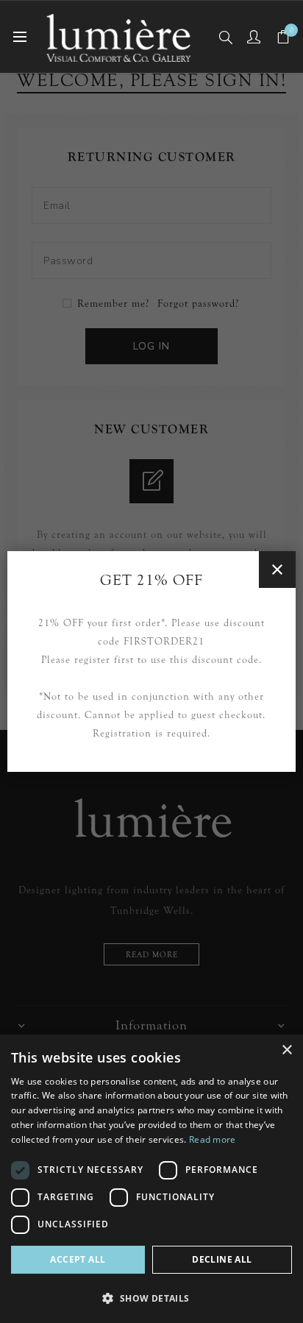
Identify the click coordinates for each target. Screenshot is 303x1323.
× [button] (286, 1050)
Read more (212, 1139)
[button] (151, 1297)
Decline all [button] (222, 1259)
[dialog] (151, 1179)
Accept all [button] (77, 1259)
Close (277, 569)
